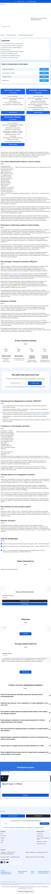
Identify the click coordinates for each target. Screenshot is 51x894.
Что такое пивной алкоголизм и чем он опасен (12, 43)
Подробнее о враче (24, 601)
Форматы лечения (5, 49)
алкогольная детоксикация (16, 273)
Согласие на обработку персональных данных (43, 872)
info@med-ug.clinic (15, 857)
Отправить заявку (34, 383)
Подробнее (25, 633)
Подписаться (44, 823)
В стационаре (39, 833)
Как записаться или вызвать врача (9, 57)
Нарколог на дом (40, 835)
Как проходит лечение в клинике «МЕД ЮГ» (11, 47)
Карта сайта (32, 872)
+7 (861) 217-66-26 (21, 1)
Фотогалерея (3, 835)
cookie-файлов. (29, 888)
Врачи (2, 833)
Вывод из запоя (40, 831)
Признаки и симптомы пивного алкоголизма (11, 45)
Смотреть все (25, 672)
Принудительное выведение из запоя (43, 838)
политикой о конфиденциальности (19, 386)
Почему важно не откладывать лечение (10, 55)
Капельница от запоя (41, 843)
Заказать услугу (6, 26)
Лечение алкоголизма (11, 35)
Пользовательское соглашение (22, 872)
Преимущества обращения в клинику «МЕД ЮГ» (12, 51)
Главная (2, 35)
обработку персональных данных (38, 386)
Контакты (3, 831)
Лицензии (3, 837)
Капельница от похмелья (42, 841)
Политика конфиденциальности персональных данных (6, 872)
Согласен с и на (26, 386)
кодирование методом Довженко (41, 414)
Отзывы (2, 840)
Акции (2, 842)
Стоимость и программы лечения (9, 53)
